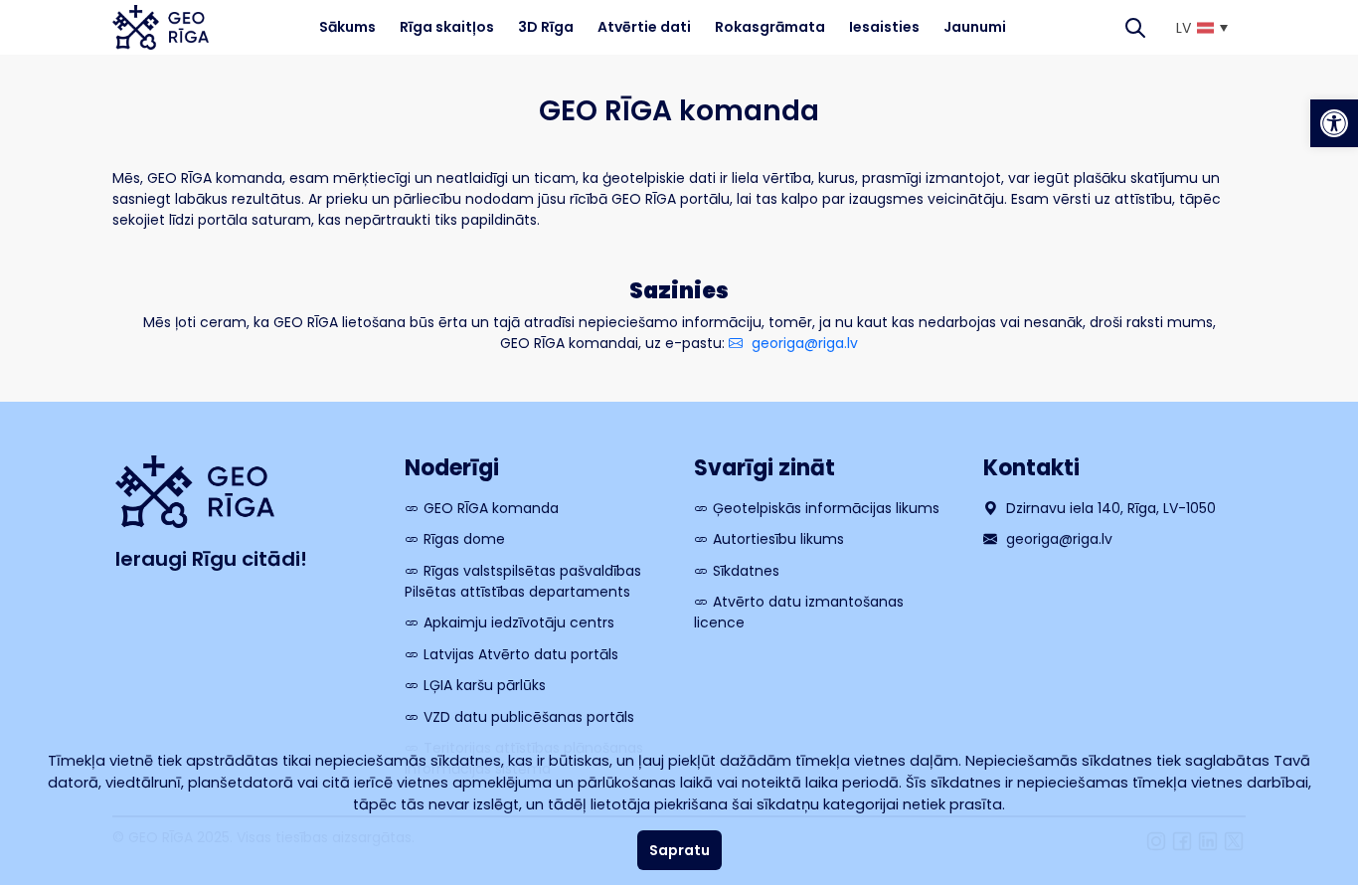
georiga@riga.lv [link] (803, 343)
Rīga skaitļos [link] (447, 27)
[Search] (1135, 27)
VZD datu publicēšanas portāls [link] (529, 717)
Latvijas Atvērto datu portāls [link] (521, 654)
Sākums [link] (347, 27)
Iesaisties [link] (884, 27)
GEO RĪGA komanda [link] (491, 508)
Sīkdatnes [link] (746, 571)
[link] (1334, 123)
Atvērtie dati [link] (644, 27)
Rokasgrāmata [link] (770, 27)
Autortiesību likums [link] (778, 539)
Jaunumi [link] (974, 27)
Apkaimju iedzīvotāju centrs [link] (519, 622)
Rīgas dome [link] (464, 539)
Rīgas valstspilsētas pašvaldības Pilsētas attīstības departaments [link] (523, 581)
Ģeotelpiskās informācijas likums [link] (826, 508)
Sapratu (679, 850)
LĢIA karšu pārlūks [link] (485, 685)
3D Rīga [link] (546, 27)
